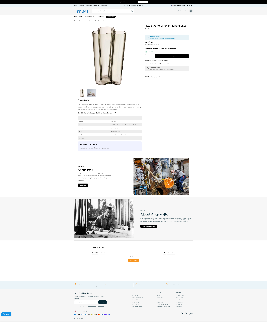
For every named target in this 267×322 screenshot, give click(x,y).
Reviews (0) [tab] (95, 252)
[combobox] (113, 11)
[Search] (132, 11)
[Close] (187, 36)
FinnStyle (80, 318)
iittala (150, 32)
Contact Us (81, 5)
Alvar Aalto (81, 21)
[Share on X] (155, 76)
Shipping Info (89, 5)
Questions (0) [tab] (102, 252)
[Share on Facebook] (151, 76)
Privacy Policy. (101, 306)
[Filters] (164, 252)
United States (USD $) (178, 5)
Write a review (133, 260)
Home (75, 5)
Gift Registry (96, 5)
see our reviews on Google (169, 69)
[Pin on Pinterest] (159, 76)
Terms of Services (92, 306)
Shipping (147, 44)
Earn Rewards (104, 5)
